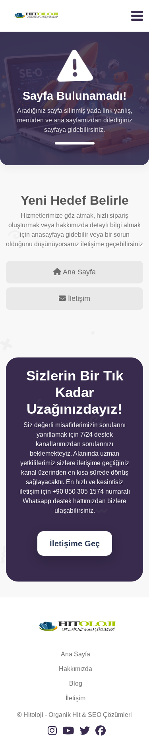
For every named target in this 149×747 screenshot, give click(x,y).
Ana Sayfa (75, 654)
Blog (75, 683)
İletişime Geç (75, 543)
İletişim (75, 698)
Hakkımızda (75, 668)
